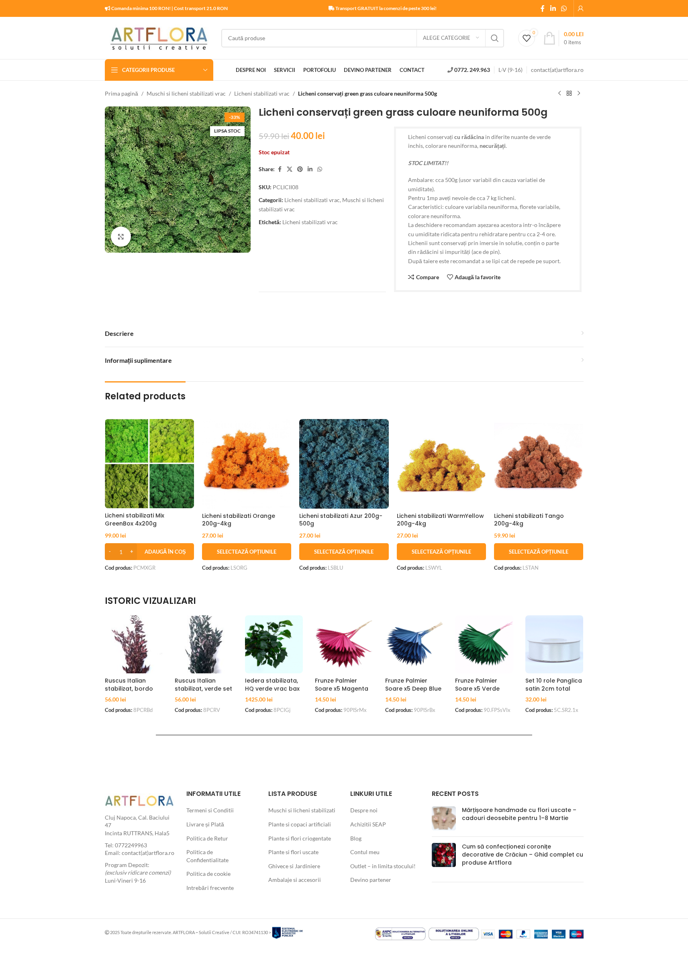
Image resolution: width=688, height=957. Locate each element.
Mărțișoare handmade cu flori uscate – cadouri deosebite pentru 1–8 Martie (519, 814)
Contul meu (365, 852)
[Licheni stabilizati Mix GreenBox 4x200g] (149, 463)
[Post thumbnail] (444, 818)
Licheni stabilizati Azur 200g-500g (340, 520)
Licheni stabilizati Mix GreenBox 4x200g (134, 519)
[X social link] (289, 169)
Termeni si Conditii (210, 810)
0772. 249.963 (472, 69)
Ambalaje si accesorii (294, 879)
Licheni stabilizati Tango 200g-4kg (529, 520)
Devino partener (370, 879)
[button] (149, 551)
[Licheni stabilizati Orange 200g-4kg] (246, 463)
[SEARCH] (495, 38)
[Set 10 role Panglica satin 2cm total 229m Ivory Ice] (554, 644)
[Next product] (579, 93)
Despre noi (364, 810)
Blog (355, 838)
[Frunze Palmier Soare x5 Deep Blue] (414, 644)
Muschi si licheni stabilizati (301, 810)
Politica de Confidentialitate (207, 856)
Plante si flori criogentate (299, 838)
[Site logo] (159, 37)
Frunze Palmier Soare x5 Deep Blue (413, 685)
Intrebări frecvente (210, 887)
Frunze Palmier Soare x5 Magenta (341, 685)
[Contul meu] (581, 8)
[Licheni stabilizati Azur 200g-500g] (343, 463)
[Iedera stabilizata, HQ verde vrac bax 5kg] (274, 644)
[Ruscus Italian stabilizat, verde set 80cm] (204, 644)
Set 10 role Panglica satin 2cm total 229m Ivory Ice (553, 688)
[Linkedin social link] (552, 8)
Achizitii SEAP (368, 824)
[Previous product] (559, 93)
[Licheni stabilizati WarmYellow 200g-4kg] (441, 463)
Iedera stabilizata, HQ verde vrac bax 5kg (272, 688)
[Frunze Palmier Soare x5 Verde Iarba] (484, 644)
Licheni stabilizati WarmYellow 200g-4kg (440, 520)
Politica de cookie (208, 873)
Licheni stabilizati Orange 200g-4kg (238, 520)
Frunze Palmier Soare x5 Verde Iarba (477, 688)
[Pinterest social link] (300, 169)
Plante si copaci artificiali (299, 824)
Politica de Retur (207, 838)
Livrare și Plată (205, 824)
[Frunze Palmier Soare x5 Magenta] (344, 644)
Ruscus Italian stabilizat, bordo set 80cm (129, 688)
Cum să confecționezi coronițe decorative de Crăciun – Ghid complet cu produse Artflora (522, 854)
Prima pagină (121, 93)
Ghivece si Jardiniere (294, 866)
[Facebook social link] (542, 8)
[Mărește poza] (121, 237)
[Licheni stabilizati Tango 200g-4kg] (538, 463)
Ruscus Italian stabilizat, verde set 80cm (203, 688)
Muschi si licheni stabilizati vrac (186, 93)
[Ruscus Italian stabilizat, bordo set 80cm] (134, 644)
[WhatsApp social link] (563, 8)
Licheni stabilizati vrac (262, 93)
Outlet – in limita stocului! (383, 866)
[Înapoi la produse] (569, 93)
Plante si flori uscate (293, 852)
